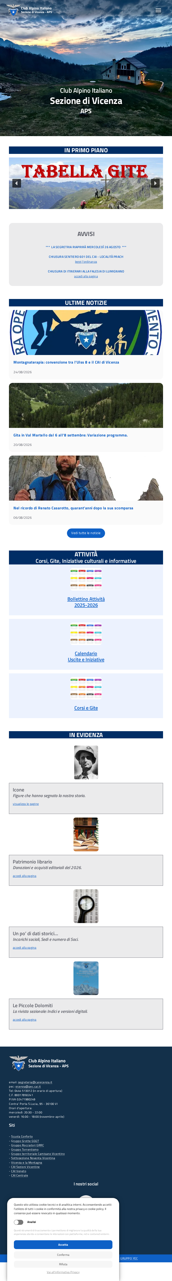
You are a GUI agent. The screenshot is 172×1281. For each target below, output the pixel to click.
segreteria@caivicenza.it (35, 1082)
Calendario (86, 653)
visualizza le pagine (26, 803)
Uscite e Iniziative (86, 659)
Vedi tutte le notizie (86, 532)
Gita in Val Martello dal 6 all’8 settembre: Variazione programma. (70, 435)
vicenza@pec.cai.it (28, 1086)
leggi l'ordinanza (86, 261)
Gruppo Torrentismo (25, 1149)
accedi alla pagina (86, 276)
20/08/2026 (22, 444)
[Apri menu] (158, 10)
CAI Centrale (19, 1175)
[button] (86, 183)
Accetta (63, 1244)
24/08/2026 (22, 372)
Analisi (31, 1222)
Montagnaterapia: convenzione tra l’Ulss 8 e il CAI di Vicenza (66, 362)
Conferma (63, 1254)
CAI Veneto (18, 1171)
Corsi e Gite (86, 708)
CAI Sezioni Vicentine (25, 1166)
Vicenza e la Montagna (26, 1162)
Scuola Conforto (22, 1136)
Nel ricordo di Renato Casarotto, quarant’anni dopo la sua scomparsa (73, 508)
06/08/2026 (22, 517)
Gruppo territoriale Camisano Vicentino (38, 1153)
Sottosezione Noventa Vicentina (33, 1158)
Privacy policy (63, 1272)
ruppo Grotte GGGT (26, 1141)
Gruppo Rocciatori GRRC (27, 1145)
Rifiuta (63, 1264)
